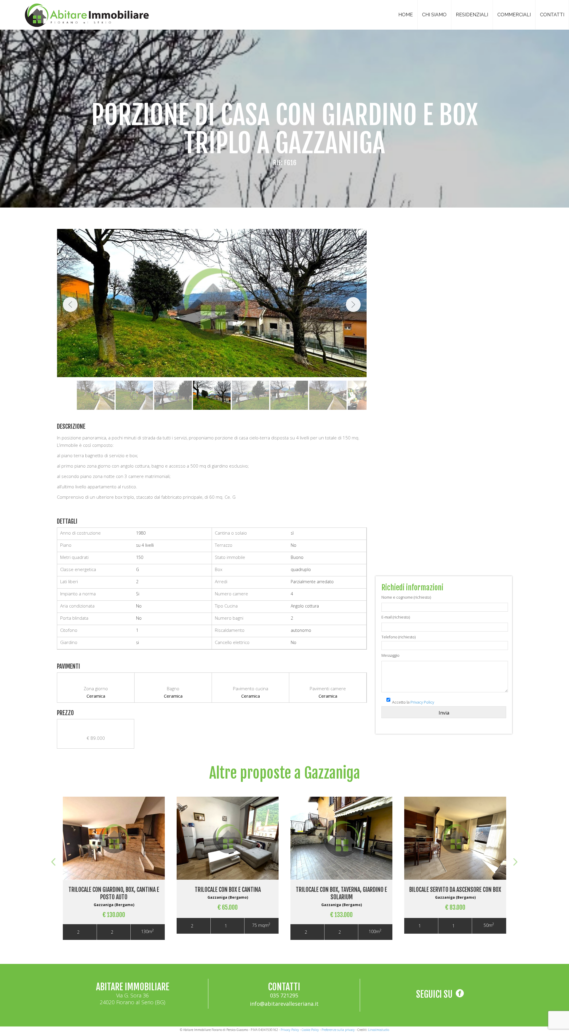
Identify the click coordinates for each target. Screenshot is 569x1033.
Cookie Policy (310, 1030)
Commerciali (514, 14)
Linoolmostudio (378, 1030)
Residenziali (472, 14)
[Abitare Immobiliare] (85, 13)
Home (405, 14)
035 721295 (284, 995)
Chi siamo (434, 14)
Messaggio (390, 655)
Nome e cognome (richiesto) (406, 597)
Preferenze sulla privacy (338, 1030)
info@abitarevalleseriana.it (284, 1003)
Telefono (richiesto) (398, 637)
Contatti (552, 14)
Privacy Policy (422, 702)
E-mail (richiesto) (395, 617)
